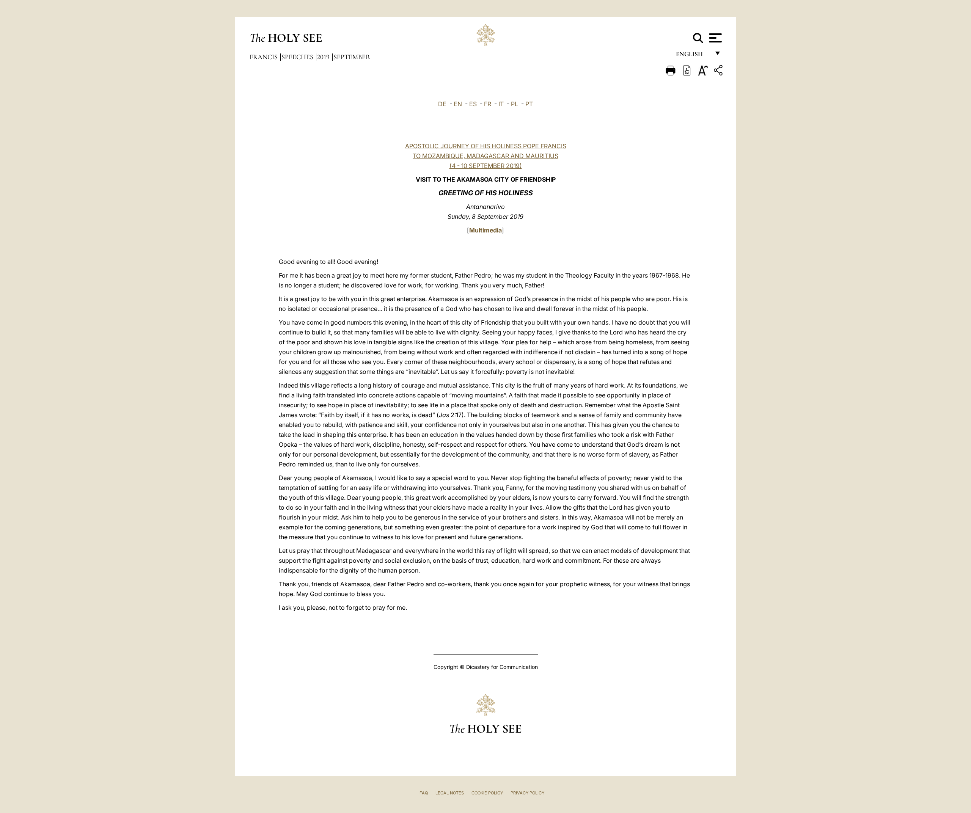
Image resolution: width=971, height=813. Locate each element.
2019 (324, 57)
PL (514, 104)
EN (458, 104)
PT (529, 104)
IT (501, 104)
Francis (264, 57)
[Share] (719, 71)
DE (442, 104)
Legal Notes (449, 793)
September (351, 57)
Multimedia (485, 230)
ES (473, 104)
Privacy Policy (527, 793)
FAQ (424, 793)
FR (487, 104)
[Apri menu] (714, 37)
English (692, 56)
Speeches (298, 57)
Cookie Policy (487, 793)
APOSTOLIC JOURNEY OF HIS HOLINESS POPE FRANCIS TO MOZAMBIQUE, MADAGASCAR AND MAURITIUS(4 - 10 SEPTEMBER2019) (485, 156)
